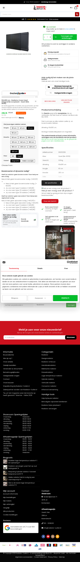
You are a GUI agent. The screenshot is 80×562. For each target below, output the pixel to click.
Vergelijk (6, 508)
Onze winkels (8, 362)
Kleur (5, 156)
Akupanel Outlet (59, 553)
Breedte (6, 137)
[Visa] (73, 545)
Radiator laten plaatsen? (51, 405)
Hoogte (6, 128)
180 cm (14, 147)
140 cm (23, 142)
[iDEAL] (30, 545)
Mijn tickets (7, 501)
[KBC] (36, 545)
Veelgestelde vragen (61, 93)
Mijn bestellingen (9, 497)
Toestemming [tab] (14, 268)
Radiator (45, 355)
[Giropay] (23, 545)
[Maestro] (48, 545)
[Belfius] (11, 545)
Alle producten (8, 511)
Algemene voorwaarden (23, 557)
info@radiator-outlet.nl (52, 528)
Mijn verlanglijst (8, 504)
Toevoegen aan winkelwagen (67, 37)
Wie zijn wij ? (7, 358)
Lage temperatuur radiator (52, 376)
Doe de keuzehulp (24, 220)
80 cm (22, 137)
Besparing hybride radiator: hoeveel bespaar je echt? (22, 473)
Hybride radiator (48, 379)
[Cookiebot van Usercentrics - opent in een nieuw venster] (68, 262)
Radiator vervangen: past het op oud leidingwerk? (22, 467)
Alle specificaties (51, 183)
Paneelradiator (47, 372)
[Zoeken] (77, 14)
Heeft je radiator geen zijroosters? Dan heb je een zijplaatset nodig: (19, 197)
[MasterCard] (55, 545)
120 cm (14, 142)
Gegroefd (15, 161)
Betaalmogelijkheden (11, 372)
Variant (6, 160)
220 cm (32, 147)
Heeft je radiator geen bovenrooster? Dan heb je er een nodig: (20, 175)
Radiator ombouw (48, 362)
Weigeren (14, 298)
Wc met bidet (71, 553)
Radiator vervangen (49, 408)
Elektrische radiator (49, 369)
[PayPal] (67, 545)
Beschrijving (50, 101)
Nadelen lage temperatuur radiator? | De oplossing (22, 461)
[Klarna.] (42, 545)
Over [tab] (66, 268)
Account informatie (10, 494)
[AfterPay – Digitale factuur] (5, 545)
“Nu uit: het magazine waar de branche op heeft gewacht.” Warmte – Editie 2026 (19, 394)
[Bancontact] (61, 545)
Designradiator (47, 358)
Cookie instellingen (10, 515)
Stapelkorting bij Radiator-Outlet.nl (16, 386)
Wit (13, 156)
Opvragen (71, 305)
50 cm (30, 128)
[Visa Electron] (40, 548)
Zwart (20, 156)
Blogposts (7, 457)
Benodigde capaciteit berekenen (54, 402)
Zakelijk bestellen (9, 365)
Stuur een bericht (50, 201)
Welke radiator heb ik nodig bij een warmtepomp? (21, 478)
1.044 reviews (53, 19)
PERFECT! (65, 298)
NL (71, 8)
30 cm (14, 128)
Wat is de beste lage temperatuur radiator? (21, 484)
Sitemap (62, 557)
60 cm (14, 133)
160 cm (31, 142)
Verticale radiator (48, 383)
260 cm (14, 151)
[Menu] (3, 7)
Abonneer (71, 337)
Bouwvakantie (8, 355)
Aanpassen (39, 298)
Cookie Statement (40, 557)
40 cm (22, 128)
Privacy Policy (52, 557)
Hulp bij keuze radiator (50, 398)
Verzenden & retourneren (13, 369)
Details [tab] (40, 268)
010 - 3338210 (49, 523)
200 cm (23, 147)
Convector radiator (49, 386)
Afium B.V (49, 553)
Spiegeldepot (40, 555)
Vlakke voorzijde (28, 161)
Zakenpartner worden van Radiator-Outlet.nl (20, 389)
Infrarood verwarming (50, 389)
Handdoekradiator (49, 365)
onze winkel (69, 29)
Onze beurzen (8, 383)
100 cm (30, 137)
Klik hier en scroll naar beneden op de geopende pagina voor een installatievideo (59, 140)
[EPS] (17, 545)
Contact (6, 379)
